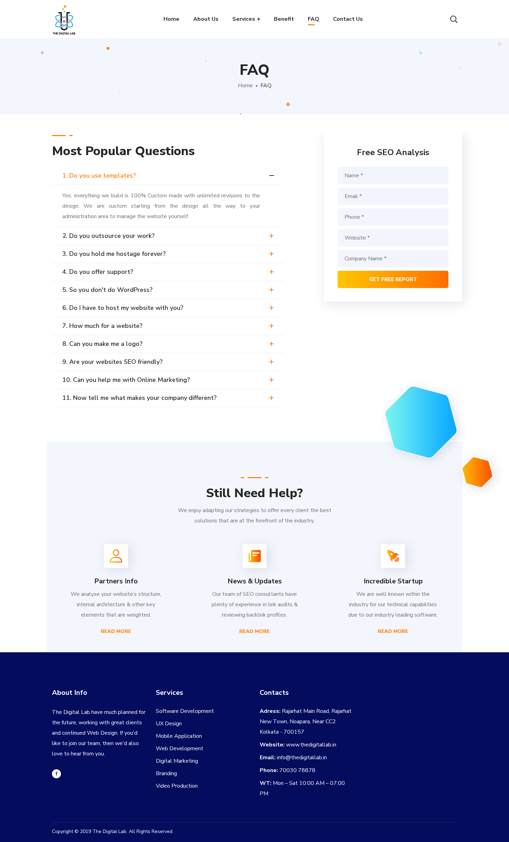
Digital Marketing (177, 761)
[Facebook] (56, 773)
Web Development (179, 748)
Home (245, 85)
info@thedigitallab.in (302, 757)
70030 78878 (297, 770)
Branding (166, 773)
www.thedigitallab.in (311, 745)
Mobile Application (179, 736)
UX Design (169, 723)
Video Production (177, 786)
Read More (116, 631)
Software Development (185, 711)
